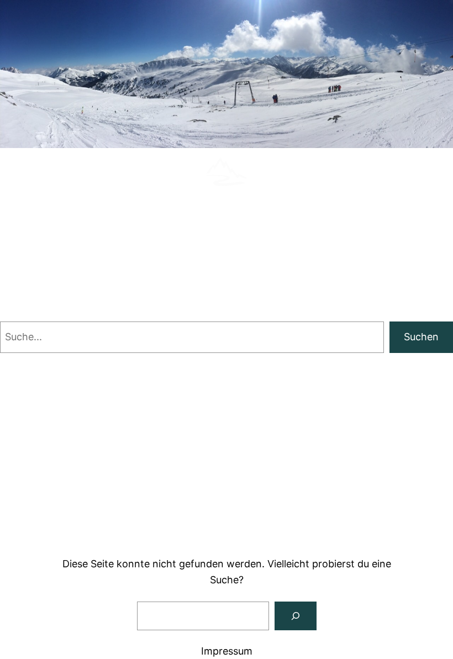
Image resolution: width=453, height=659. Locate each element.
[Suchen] (296, 616)
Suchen (421, 336)
